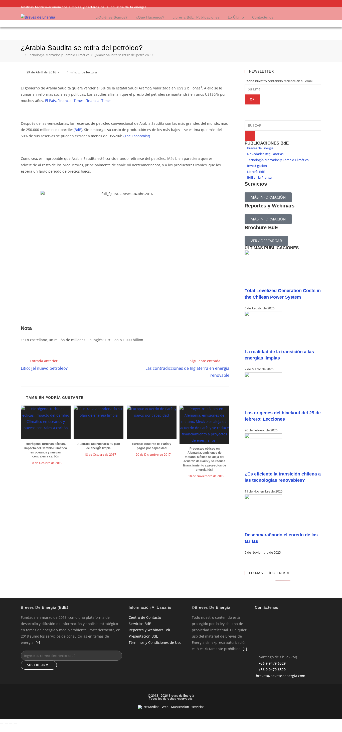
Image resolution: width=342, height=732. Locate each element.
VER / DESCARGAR (266, 240)
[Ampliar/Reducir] (2, 723)
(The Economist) (136, 136)
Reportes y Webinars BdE (150, 630)
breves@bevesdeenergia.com (280, 675)
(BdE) (78, 129)
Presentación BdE (143, 636)
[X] (257, 618)
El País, (51, 100)
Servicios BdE (140, 623)
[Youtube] (257, 645)
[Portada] (22, 55)
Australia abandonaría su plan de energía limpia (98, 446)
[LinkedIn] (257, 636)
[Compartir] (11, 723)
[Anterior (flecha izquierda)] (2, 729)
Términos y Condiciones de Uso (155, 642)
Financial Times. (98, 100)
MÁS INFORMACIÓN (268, 197)
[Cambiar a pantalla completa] (6, 723)
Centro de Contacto (145, 617)
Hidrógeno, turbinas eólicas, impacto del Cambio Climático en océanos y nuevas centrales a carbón (45, 450)
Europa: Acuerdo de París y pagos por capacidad (151, 446)
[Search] (250, 136)
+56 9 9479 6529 (272, 663)
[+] (38, 642)
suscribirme (39, 665)
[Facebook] (257, 627)
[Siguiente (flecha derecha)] (6, 729)
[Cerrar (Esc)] (15, 723)
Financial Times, (71, 100)
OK (252, 99)
